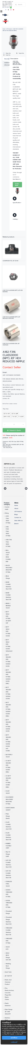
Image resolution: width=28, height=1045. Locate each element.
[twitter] (8, 9)
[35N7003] (14, 42)
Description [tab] (6, 59)
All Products (9, 29)
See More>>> (17, 179)
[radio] (6, 413)
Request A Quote (15, 430)
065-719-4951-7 (6, 7)
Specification (17, 203)
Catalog (15, 219)
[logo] (5, 20)
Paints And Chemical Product (8, 982)
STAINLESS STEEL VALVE (9, 884)
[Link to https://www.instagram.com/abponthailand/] (5, 488)
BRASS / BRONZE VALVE (8, 606)
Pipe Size (5, 409)
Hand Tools (8, 972)
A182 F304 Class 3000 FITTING (8, 531)
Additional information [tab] (6, 64)
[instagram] (10, 9)
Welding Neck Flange (8, 966)
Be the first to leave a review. (10, 403)
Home (4, 29)
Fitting (4, 443)
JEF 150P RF (8, 976)
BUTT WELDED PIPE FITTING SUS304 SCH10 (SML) (8, 676)
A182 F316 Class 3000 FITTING (16, 441)
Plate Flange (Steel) (8, 816)
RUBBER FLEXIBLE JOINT (8, 846)
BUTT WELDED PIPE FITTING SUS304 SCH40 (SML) (8, 709)
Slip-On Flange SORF (8, 854)
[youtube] (13, 9)
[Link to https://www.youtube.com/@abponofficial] (26, 488)
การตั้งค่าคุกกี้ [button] (14, 1042)
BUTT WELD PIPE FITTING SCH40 (8, 631)
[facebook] (5, 9)
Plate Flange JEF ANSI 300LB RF (8, 1012)
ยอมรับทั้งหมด (14, 1037)
